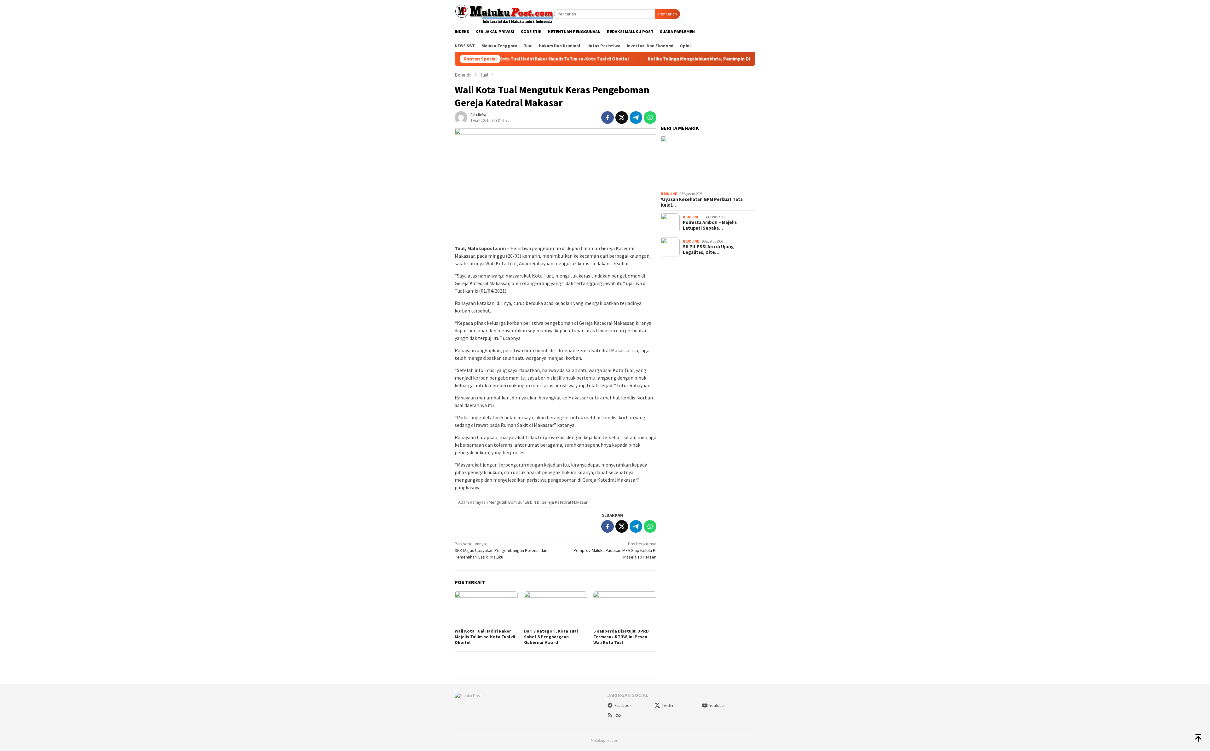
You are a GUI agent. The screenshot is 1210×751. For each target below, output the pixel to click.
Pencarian (667, 14)
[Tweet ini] (621, 117)
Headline (669, 194)
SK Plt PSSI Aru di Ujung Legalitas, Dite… (708, 249)
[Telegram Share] (636, 117)
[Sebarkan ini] (607, 117)
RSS (617, 715)
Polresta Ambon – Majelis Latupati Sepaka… (710, 225)
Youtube (716, 705)
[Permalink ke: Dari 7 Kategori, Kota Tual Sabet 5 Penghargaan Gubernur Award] (555, 609)
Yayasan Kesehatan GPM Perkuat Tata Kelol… (702, 202)
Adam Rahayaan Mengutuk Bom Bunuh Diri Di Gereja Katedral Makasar (523, 502)
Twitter (667, 705)
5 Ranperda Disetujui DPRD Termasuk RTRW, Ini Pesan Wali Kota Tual (621, 636)
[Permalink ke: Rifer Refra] (461, 117)
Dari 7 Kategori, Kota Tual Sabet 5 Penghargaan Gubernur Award (551, 636)
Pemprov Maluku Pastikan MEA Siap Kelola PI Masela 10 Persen (614, 550)
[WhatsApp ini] (650, 117)
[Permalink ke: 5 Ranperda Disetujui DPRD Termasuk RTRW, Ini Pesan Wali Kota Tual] (624, 609)
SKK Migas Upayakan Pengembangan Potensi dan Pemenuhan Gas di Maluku (501, 550)
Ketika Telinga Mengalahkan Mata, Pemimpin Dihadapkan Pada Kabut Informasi (698, 59)
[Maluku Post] (504, 13)
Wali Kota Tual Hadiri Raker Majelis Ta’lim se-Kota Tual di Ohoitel (524, 59)
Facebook (622, 705)
